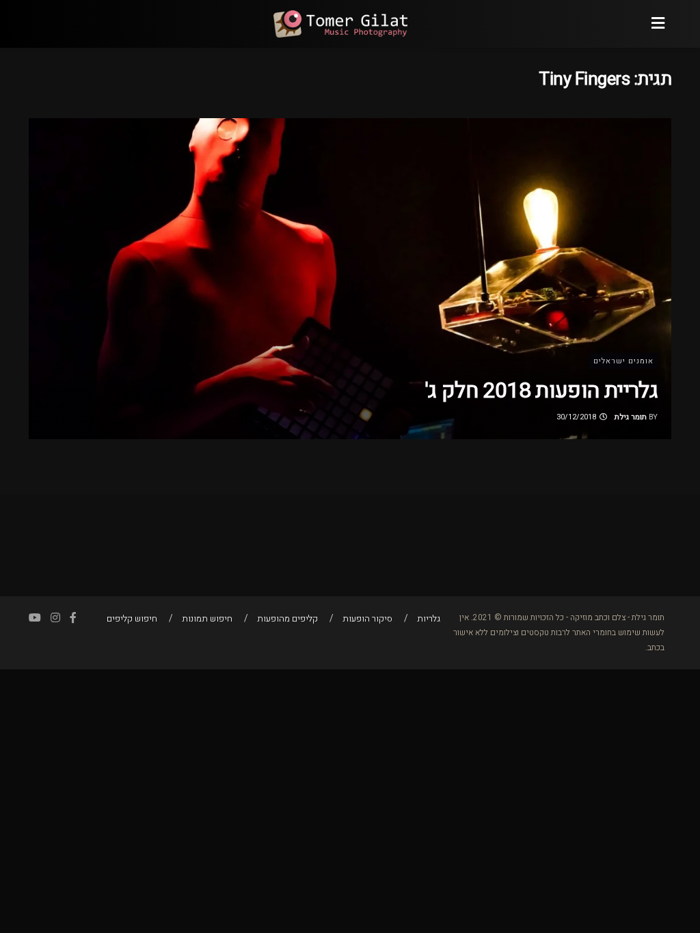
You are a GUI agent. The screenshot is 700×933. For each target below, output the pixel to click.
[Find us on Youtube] (35, 618)
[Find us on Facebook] (73, 618)
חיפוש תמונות (207, 618)
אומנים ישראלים (623, 361)
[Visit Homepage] (340, 24)
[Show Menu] (657, 24)
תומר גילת (631, 417)
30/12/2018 (577, 417)
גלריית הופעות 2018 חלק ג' (541, 390)
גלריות (428, 618)
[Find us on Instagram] (55, 618)
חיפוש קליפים (132, 618)
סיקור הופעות (367, 618)
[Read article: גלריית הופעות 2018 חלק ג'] (350, 278)
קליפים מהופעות (287, 618)
